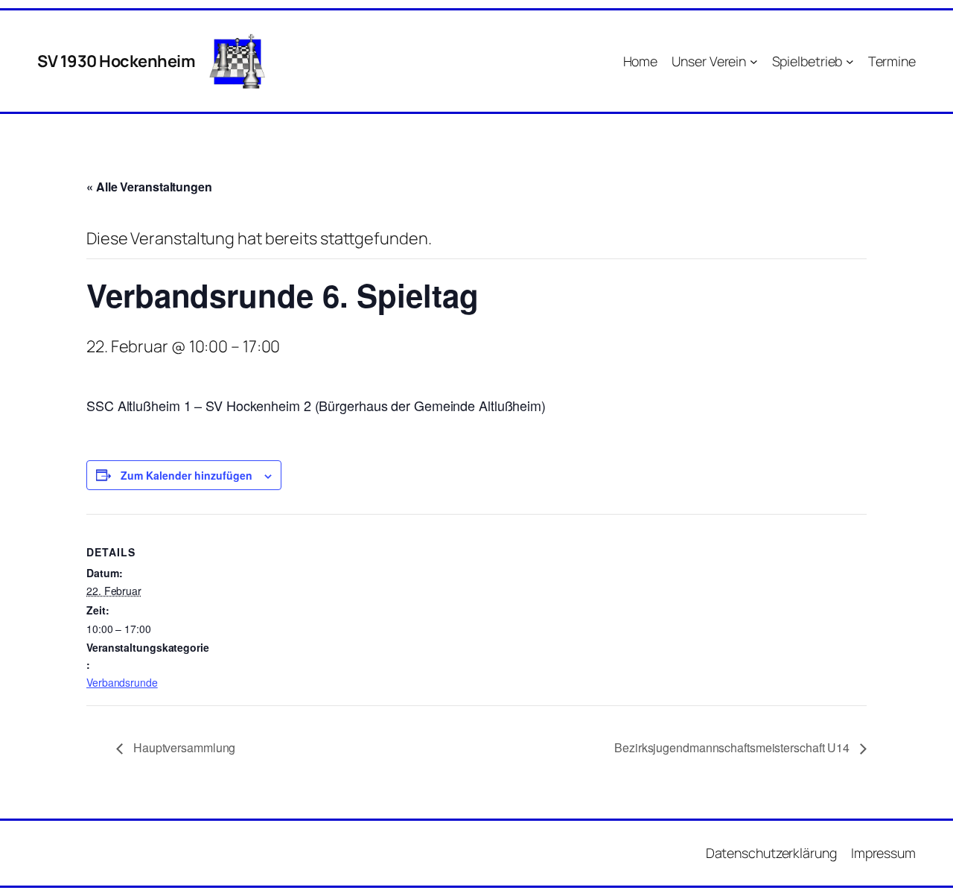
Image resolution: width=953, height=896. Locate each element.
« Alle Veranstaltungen (149, 186)
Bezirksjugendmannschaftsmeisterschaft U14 (733, 747)
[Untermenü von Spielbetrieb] (850, 61)
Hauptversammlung (182, 747)
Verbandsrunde (122, 682)
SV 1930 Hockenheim (116, 61)
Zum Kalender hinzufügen (186, 475)
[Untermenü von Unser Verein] (754, 61)
